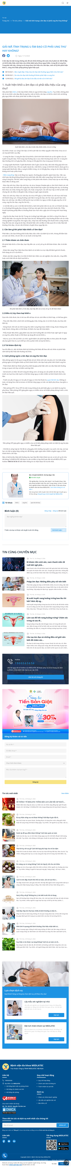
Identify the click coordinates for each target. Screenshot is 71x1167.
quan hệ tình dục (53, 380)
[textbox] (35, 763)
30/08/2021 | (30, 75)
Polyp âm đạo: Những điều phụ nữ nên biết (46, 581)
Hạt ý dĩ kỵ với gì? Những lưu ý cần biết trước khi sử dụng (36, 895)
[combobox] (35, 763)
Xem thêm (65, 793)
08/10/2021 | (34, 72)
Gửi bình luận (57, 530)
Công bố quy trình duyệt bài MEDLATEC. (50, 494)
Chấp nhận (63, 1164)
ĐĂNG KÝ (62, 1125)
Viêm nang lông (8, 175)
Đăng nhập (48, 511)
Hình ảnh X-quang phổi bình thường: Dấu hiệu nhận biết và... (37, 926)
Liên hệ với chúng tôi (35, 677)
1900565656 (8, 1080)
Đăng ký (55, 511)
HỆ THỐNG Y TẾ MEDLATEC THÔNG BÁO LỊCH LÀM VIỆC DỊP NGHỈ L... (40, 802)
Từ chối (54, 1164)
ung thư (49, 92)
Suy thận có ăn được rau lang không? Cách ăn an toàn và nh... (37, 942)
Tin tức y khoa (17, 21)
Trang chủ (5, 21)
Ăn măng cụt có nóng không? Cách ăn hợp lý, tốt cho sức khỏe (38, 864)
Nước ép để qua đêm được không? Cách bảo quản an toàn (36, 833)
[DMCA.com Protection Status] (9, 1110)
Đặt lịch (56, 1015)
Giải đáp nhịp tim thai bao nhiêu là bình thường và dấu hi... (36, 911)
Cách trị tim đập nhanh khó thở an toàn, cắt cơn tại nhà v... (36, 880)
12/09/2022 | (28, 79)
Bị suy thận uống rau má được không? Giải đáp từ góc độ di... (37, 817)
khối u (15, 92)
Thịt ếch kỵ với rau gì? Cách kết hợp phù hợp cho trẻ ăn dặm (37, 849)
